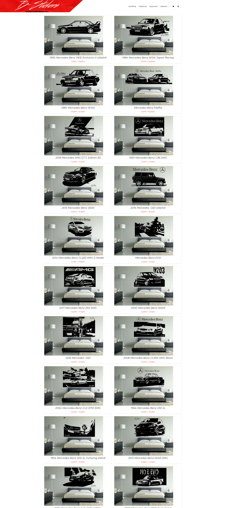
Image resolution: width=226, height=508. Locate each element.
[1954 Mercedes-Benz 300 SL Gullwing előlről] (73, 418)
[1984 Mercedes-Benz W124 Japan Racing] (143, 17)
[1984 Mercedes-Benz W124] (73, 68)
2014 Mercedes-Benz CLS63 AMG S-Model (78, 257)
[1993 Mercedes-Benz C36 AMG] (143, 118)
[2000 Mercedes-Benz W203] (143, 268)
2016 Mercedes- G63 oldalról (148, 207)
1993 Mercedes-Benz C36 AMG (148, 157)
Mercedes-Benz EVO (148, 257)
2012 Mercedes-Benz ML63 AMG (148, 457)
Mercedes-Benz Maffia (148, 107)
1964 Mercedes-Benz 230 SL (148, 407)
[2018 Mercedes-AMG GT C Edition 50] (73, 118)
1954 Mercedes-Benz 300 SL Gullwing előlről (78, 457)
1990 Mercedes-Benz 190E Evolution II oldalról (78, 57)
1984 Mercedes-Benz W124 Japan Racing (148, 57)
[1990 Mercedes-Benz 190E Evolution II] (143, 468)
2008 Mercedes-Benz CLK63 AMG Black (148, 357)
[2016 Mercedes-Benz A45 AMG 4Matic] (73, 468)
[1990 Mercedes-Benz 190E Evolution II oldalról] (73, 17)
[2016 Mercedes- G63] (73, 318)
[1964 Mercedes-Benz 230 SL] (143, 368)
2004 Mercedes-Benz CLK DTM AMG (78, 407)
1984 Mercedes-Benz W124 (78, 107)
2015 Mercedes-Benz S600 (78, 207)
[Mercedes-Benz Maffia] (143, 68)
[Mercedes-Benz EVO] (143, 218)
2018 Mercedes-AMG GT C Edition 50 (78, 157)
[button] (178, 6)
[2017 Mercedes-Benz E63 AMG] (73, 268)
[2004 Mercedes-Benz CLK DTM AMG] (73, 368)
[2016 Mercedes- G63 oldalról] (143, 168)
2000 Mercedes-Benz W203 (148, 307)
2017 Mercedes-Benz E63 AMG (78, 307)
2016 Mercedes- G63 (78, 357)
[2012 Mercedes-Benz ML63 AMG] (143, 418)
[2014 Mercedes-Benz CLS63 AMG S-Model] (73, 218)
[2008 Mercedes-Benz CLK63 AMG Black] (143, 318)
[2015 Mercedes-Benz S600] (73, 168)
